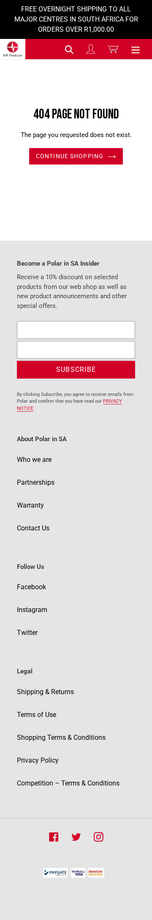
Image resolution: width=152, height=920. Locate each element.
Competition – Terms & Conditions (68, 783)
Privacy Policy (38, 760)
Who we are (34, 460)
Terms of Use (36, 715)
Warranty (30, 505)
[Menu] (136, 49)
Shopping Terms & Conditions (61, 737)
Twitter (27, 633)
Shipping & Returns (45, 692)
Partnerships (35, 482)
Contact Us (33, 528)
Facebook (31, 587)
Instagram (32, 610)
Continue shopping (69, 156)
